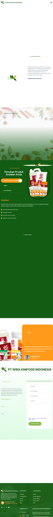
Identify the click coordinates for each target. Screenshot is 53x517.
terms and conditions (39, 418)
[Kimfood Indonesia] (11, 2)
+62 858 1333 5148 (11, 503)
